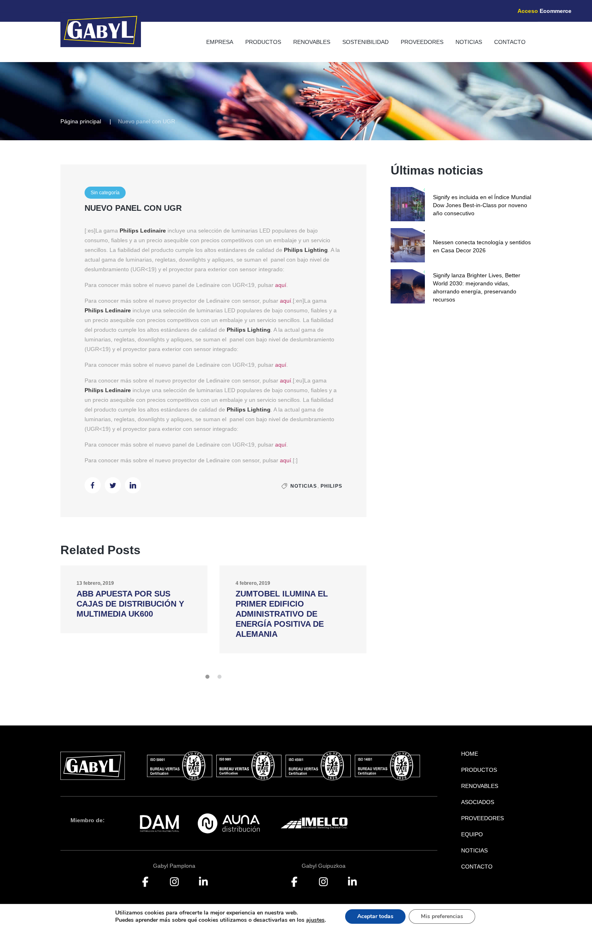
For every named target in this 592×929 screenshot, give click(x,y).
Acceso (544, 11)
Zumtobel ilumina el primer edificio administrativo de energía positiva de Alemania (282, 613)
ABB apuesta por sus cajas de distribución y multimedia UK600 (130, 603)
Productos (263, 42)
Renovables (311, 42)
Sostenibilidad (365, 42)
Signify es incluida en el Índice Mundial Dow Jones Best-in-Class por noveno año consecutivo (482, 205)
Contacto (510, 42)
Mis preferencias (442, 916)
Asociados (477, 802)
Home (469, 753)
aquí (280, 285)
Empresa (219, 42)
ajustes (315, 920)
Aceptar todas (375, 916)
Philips (331, 486)
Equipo (472, 834)
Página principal (80, 121)
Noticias (468, 42)
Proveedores (422, 42)
